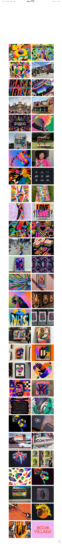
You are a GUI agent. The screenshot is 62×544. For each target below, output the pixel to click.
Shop (8, 1)
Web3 (15, 1)
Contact (11, 1)
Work (3, 1)
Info (5, 1)
